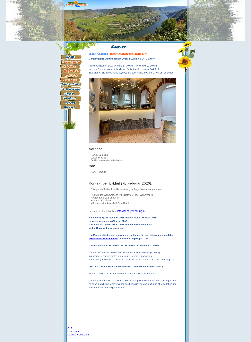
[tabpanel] (119, 45)
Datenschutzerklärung (78, 334)
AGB (69, 327)
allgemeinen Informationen (103, 238)
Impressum (73, 331)
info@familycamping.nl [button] (131, 210)
